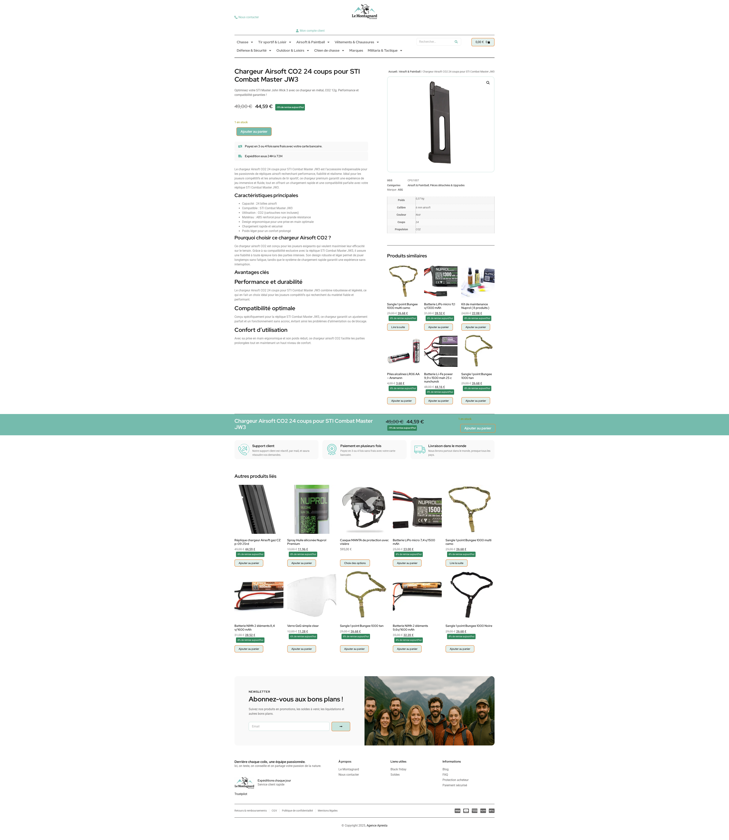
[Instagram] (484, 23)
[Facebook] (490, 23)
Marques (356, 50)
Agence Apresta (377, 825)
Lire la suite (398, 327)
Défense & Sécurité (252, 50)
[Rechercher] (456, 41)
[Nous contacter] (247, 17)
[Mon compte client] (311, 30)
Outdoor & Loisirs (290, 50)
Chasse (242, 42)
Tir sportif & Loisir (272, 42)
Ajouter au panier (254, 131)
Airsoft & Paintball (310, 42)
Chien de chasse (326, 50)
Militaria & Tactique (383, 50)
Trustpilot (240, 794)
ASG (400, 189)
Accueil (392, 71)
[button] (488, 82)
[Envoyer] (340, 726)
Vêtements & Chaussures (354, 42)
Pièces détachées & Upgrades (447, 185)
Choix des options (355, 563)
